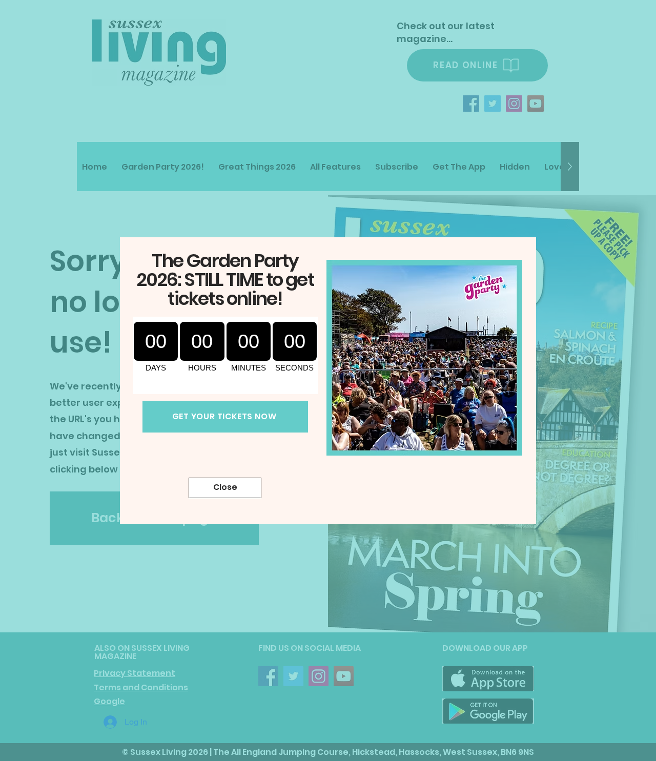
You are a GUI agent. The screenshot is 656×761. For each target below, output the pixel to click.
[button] (225, 488)
